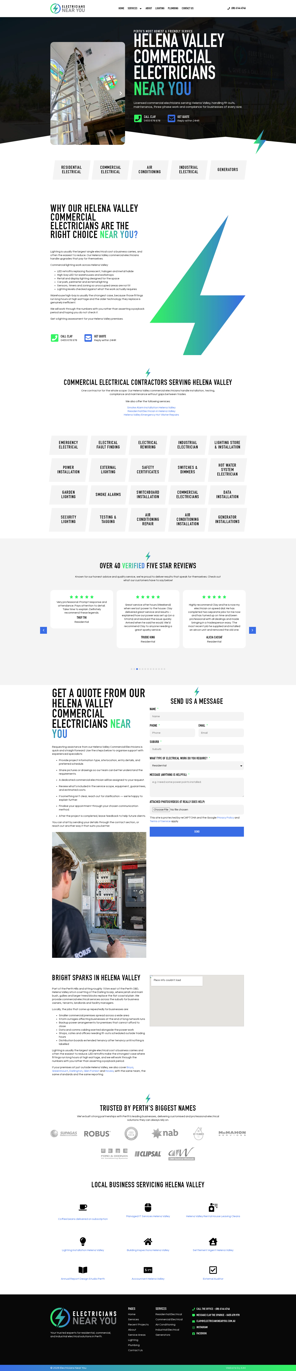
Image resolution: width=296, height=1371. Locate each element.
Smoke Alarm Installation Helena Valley (151, 407)
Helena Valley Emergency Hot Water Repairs (151, 414)
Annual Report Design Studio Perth (83, 1278)
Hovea (109, 1071)
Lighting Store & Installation (228, 445)
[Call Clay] (138, 118)
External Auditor (213, 1278)
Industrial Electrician (187, 445)
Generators (163, 1334)
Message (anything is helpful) (169, 775)
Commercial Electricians (187, 494)
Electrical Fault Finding (108, 445)
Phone (154, 726)
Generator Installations (227, 519)
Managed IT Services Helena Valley (148, 1216)
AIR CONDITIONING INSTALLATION (188, 519)
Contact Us (188, 8)
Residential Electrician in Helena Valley (151, 411)
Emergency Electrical (68, 445)
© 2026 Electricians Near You (68, 1368)
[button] (54, 93)
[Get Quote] (171, 118)
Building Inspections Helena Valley (148, 1250)
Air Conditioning (165, 1324)
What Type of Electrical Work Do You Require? (179, 758)
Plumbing (173, 8)
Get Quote (183, 117)
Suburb (155, 742)
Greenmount (60, 1071)
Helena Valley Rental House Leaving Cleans (213, 1216)
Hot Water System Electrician (227, 470)
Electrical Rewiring (148, 445)
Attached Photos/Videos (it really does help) (177, 802)
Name (153, 709)
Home (121, 8)
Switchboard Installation (148, 494)
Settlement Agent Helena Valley (213, 1250)
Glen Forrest (91, 1071)
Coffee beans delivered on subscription (83, 1219)
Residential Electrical (169, 1314)
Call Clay (150, 117)
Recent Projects (138, 1324)
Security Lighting (68, 519)
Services (133, 1319)
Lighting (159, 8)
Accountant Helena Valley (148, 1278)
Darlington (76, 1071)
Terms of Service (160, 821)
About (149, 8)
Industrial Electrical (167, 1329)
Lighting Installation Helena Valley (83, 1250)
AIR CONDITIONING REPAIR (148, 519)
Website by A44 (236, 1368)
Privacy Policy (225, 817)
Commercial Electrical (169, 1319)
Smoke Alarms (108, 495)
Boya (130, 1067)
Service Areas (137, 1334)
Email (202, 726)
